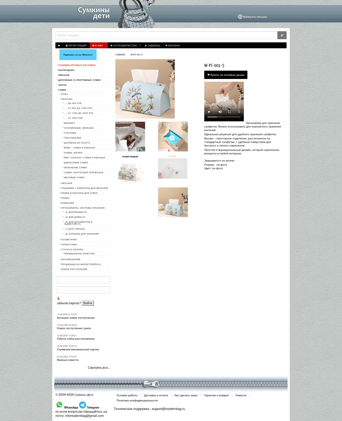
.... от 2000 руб (73, 118)
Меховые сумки (74, 177)
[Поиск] (282, 35)
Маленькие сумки (75, 167)
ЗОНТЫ (62, 85)
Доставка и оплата (156, 395)
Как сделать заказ (185, 395)
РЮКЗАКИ (63, 75)
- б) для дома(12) (75, 217)
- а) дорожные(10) (75, 212)
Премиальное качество (79, 253)
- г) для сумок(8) (74, 228)
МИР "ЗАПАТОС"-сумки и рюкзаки (84, 157)
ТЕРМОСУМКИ (69, 244)
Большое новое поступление (76, 317)
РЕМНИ (65, 198)
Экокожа (67, 99)
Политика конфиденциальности (137, 400)
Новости (241, 395)
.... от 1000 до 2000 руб (78, 113)
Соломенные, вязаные (79, 127)
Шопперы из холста (77, 142)
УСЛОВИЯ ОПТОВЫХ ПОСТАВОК (76, 65)
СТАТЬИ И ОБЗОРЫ (72, 249)
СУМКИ (62, 89)
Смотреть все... (99, 367)
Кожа (64, 94)
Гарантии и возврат (216, 395)
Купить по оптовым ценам (227, 74)
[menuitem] (59, 45)
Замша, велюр (73, 152)
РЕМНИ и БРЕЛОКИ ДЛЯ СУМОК (79, 193)
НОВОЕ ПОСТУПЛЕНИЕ (74, 269)
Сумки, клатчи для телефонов (83, 172)
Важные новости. (68, 360)
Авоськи (66, 183)
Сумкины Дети (84, 394)
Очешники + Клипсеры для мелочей (84, 188)
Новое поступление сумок (74, 328)
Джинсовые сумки (76, 162)
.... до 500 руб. (73, 103)
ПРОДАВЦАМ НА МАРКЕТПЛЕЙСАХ (81, 264)
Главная (120, 54)
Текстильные (72, 137)
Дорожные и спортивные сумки (79, 80)
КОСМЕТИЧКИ (69, 239)
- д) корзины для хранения (81, 233)
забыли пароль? (69, 303)
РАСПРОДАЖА (66, 70)
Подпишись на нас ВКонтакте (78, 54)
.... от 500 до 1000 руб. (78, 108)
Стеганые (70, 132)
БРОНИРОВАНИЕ (71, 259)
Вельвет (69, 123)
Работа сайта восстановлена (76, 338)
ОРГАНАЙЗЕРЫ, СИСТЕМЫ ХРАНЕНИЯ (83, 207)
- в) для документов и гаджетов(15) (78, 222)
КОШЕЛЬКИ (67, 202)
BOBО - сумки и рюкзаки (79, 147)
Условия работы (127, 395)
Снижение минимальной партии (78, 349)
